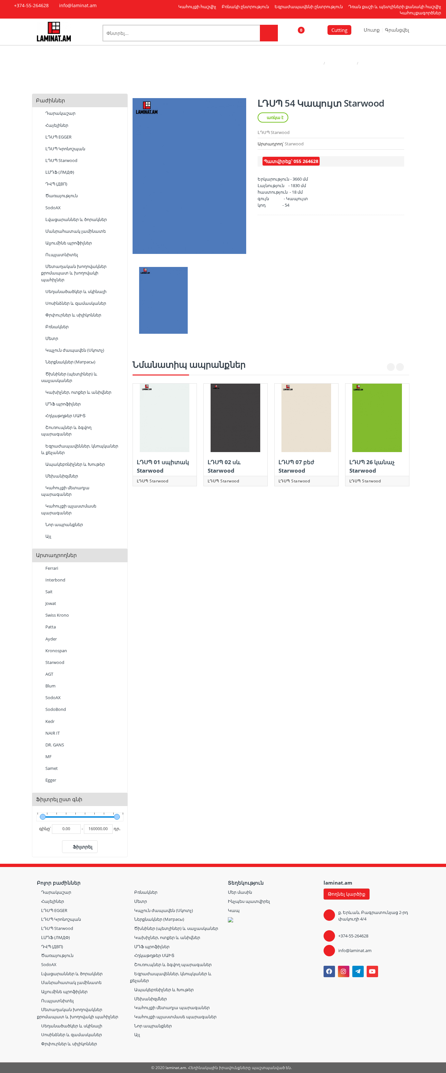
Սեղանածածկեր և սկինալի (75, 291)
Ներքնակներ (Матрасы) (69, 362)
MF (48, 756)
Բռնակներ (56, 327)
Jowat (50, 603)
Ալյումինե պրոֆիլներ (68, 243)
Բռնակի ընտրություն (245, 6)
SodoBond (55, 709)
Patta (50, 627)
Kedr (49, 721)
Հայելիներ (56, 125)
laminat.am (176, 1067)
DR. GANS (54, 745)
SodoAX (52, 208)
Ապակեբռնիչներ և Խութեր (74, 464)
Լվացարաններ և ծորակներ (75, 219)
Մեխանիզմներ (61, 476)
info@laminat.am (355, 950)
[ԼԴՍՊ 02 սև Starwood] (235, 418)
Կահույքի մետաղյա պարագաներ (65, 491)
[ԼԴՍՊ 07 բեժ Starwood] (306, 418)
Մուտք (372, 30)
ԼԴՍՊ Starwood (341, 63)
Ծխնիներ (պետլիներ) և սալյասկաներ (69, 377)
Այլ (47, 536)
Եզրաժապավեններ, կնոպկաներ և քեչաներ (79, 449)
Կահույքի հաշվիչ (197, 6)
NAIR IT (52, 733)
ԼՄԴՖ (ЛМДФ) (59, 172)
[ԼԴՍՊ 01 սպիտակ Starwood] (165, 418)
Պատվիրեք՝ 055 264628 (291, 161)
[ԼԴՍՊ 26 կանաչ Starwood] (377, 418)
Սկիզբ (315, 63)
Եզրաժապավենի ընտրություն (309, 6)
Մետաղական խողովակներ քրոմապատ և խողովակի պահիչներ (73, 272)
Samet (51, 768)
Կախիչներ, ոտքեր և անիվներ (77, 392)
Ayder (50, 639)
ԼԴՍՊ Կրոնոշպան (64, 149)
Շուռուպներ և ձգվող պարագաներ (66, 430)
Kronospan (55, 651)
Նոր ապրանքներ (63, 524)
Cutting (339, 30)
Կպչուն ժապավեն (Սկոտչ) (74, 350)
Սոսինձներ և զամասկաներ (75, 303)
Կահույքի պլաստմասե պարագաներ (68, 509)
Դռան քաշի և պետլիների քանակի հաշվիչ (394, 6)
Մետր (51, 338)
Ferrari (51, 568)
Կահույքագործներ (420, 13)
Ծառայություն (61, 195)
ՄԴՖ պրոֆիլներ (62, 404)
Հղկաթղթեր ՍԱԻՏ (65, 416)
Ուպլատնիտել (61, 254)
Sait (48, 592)
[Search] (269, 33)
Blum (50, 686)
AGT (48, 674)
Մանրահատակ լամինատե (75, 231)
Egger (50, 780)
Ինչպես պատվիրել (249, 901)
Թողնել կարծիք (346, 894)
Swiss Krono (56, 615)
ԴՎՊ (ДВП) (55, 184)
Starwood (54, 662)
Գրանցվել (397, 30)
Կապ (234, 910)
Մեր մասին (240, 892)
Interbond (54, 580)
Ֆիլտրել (82, 847)
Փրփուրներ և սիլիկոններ (72, 315)
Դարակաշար (59, 113)
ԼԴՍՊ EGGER (58, 137)
